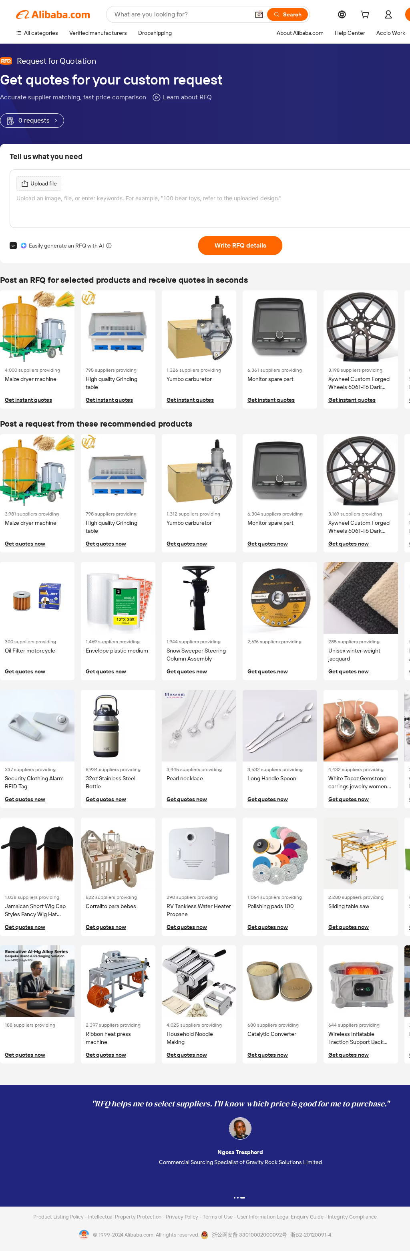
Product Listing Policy (59, 1217)
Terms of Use (218, 1217)
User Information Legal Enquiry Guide (280, 1217)
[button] (259, 14)
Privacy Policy (182, 1217)
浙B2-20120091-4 (310, 1235)
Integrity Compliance (352, 1217)
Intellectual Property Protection (125, 1217)
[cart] (366, 15)
